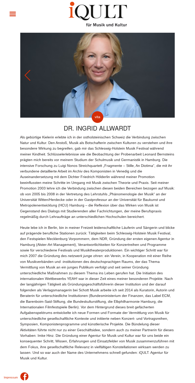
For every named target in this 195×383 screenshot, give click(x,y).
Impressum (11, 377)
